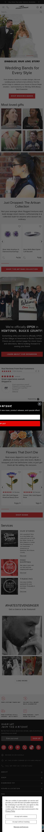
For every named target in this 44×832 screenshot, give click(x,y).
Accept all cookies (21, 816)
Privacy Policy (10, 811)
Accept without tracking (20, 822)
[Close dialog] (39, 403)
